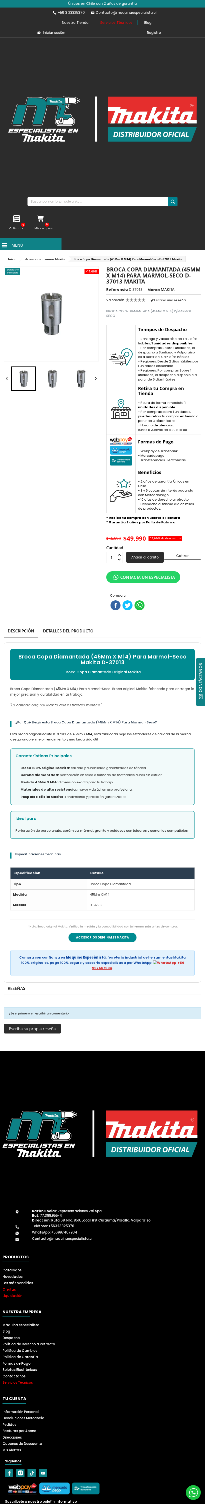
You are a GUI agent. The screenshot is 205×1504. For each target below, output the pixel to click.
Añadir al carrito (145, 557)
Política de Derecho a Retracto (28, 1344)
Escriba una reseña (170, 300)
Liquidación (12, 1295)
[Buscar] (173, 201)
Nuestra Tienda (75, 22)
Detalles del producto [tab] (68, 631)
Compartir (115, 605)
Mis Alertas (11, 1450)
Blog (148, 22)
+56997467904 (64, 1232)
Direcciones (12, 1437)
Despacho (11, 1338)
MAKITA (167, 289)
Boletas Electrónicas (19, 1369)
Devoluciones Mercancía (23, 1418)
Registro (154, 32)
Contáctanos (14, 1376)
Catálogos (12, 1270)
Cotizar (182, 555)
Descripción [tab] (21, 631)
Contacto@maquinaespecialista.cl (62, 1238)
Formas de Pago (16, 1363)
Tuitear (127, 605)
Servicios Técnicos (116, 22)
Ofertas (9, 1289)
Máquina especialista (21, 1325)
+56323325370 (61, 1226)
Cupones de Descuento (22, 1443)
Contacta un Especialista (147, 577)
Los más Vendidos (17, 1283)
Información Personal (20, 1411)
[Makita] (102, 119)
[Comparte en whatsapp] (139, 605)
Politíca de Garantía (20, 1357)
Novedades (12, 1276)
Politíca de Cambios (19, 1350)
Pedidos (9, 1424)
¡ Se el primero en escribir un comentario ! (39, 1013)
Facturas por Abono (19, 1431)
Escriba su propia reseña (32, 1028)
